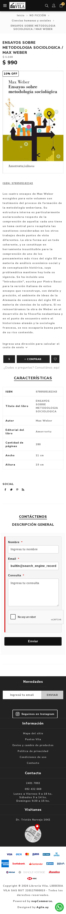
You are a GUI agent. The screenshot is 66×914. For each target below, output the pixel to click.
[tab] (33, 516)
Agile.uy (42, 907)
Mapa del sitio (33, 733)
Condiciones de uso (33, 757)
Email (12, 558)
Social (8, 484)
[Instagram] (35, 714)
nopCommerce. (42, 901)
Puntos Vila (33, 739)
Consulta (14, 575)
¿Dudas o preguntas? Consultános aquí (31, 368)
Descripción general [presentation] (33, 524)
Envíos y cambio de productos (33, 745)
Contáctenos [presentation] (33, 516)
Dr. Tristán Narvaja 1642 (33, 819)
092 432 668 (33, 789)
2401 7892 (33, 783)
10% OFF (10, 74)
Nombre (13, 542)
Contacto (33, 763)
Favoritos (55, 359)
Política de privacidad (33, 751)
